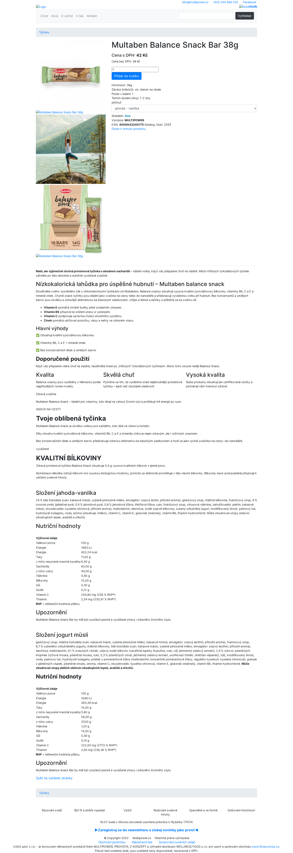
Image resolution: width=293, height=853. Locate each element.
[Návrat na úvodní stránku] (41, 6)
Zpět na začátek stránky (54, 778)
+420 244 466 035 (225, 2)
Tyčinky (44, 32)
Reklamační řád (142, 842)
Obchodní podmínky (112, 842)
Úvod (44, 16)
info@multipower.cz (195, 2)
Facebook (249, 2)
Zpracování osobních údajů (177, 842)
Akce (54, 16)
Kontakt (92, 16)
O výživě (67, 16)
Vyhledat (244, 16)
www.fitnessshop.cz (265, 846)
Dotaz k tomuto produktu (129, 128)
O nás (80, 16)
